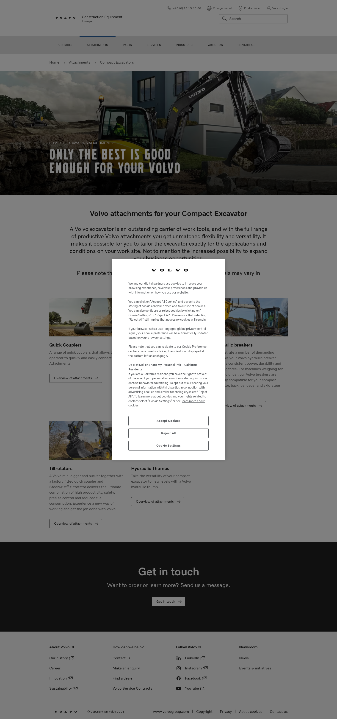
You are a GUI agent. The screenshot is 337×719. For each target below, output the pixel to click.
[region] (168, 359)
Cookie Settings (168, 445)
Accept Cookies (168, 420)
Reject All (168, 433)
